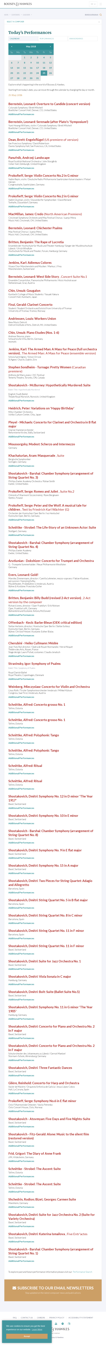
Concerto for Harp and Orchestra (55, 1083)
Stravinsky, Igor (19, 663)
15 (24, 68)
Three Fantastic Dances (55, 1068)
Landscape (42, 157)
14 (18, 68)
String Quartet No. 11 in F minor (61, 930)
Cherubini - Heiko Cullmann (27, 643)
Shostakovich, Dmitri (23, 796)
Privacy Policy (56, 1317)
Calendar (26, 14)
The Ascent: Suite (48, 1169)
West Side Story (47, 276)
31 (37, 78)
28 (18, 78)
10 (37, 62)
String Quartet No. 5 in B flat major (63, 900)
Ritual (38, 766)
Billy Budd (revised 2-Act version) (57, 598)
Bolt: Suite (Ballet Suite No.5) (59, 992)
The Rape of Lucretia (49, 242)
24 (37, 73)
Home (6, 14)
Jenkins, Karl (17, 262)
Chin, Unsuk (16, 290)
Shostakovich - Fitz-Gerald (27, 1134)
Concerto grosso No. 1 (49, 704)
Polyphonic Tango (46, 735)
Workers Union (45, 318)
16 (31, 68)
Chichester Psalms (49, 228)
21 (18, 73)
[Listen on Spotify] (63, 1323)
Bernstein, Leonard (21, 104)
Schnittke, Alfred (20, 704)
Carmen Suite (66, 1199)
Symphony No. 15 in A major (58, 865)
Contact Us (27, 1317)
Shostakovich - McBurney (26, 385)
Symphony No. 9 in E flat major (60, 850)
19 (50, 68)
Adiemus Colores (40, 262)
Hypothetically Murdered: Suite (68, 385)
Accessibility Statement (81, 1317)
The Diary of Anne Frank (43, 1153)
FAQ (15, 1317)
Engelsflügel (35, 139)
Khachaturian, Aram (22, 455)
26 (50, 73)
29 (24, 78)
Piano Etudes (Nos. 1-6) (43, 332)
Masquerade (46, 455)
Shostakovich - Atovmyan (26, 1119)
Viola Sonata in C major (55, 976)
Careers (41, 1317)
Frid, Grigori (16, 1153)
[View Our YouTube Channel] (56, 1323)
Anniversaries (76, 39)
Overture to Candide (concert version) (63, 104)
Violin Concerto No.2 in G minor (56, 175)
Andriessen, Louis (20, 318)
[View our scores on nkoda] (69, 1323)
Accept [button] (27, 1336)
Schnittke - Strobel (21, 527)
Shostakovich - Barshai (24, 473)
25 (44, 73)
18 (44, 68)
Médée (53, 643)
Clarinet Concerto (39, 304)
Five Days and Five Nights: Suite (68, 1119)
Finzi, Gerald (17, 304)
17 (37, 68)
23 (31, 73)
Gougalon (33, 290)
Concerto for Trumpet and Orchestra (68, 561)
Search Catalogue (91, 14)
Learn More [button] (37, 1329)
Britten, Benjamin (20, 242)
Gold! (34, 575)
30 (31, 78)
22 (24, 73)
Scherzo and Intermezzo (58, 444)
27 (11, 78)
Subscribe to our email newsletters (55, 1288)
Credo (39, 214)
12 (50, 62)
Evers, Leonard (18, 575)
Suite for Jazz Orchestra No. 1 (60, 961)
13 (11, 68)
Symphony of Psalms (46, 663)
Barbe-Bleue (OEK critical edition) (58, 622)
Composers (16, 14)
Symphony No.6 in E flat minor (55, 1101)
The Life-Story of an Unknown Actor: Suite (66, 527)
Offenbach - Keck (20, 622)
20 (11, 73)
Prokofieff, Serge (20, 175)
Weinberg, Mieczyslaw (24, 687)
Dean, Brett (16, 139)
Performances (47, 39)
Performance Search (82, 1272)
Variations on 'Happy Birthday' (52, 408)
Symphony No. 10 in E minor (58, 815)
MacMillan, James (20, 214)
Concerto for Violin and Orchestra (66, 687)
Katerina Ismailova (52, 1234)
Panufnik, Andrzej (20, 157)
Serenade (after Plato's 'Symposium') (62, 122)
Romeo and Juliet (46, 491)
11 (44, 62)
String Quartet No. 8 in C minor (60, 915)
